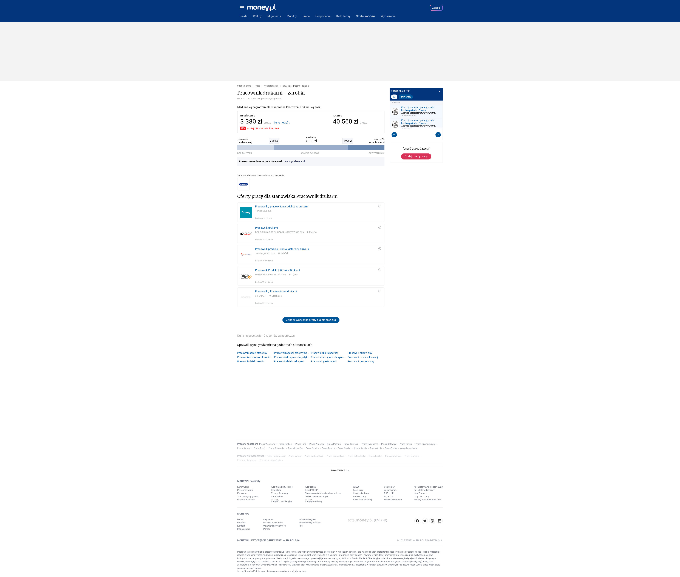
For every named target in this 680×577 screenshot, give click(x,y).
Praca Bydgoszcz (370, 444)
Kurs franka (310, 487)
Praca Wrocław (316, 444)
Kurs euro (241, 493)
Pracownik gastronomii (323, 361)
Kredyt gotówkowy (313, 501)
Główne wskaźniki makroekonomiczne (323, 493)
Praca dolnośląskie (357, 456)
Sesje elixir (358, 490)
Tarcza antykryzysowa (248, 496)
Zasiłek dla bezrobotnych (316, 496)
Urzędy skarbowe (361, 493)
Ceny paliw (389, 487)
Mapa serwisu (244, 529)
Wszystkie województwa (271, 460)
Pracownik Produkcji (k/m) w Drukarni (277, 270)
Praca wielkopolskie (313, 456)
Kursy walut (243, 487)
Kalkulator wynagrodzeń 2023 (428, 487)
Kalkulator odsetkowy (424, 490)
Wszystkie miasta (408, 448)
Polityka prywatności (273, 522)
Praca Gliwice (312, 448)
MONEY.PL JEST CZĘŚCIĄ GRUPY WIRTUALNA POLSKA (268, 540)
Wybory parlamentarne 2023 (427, 499)
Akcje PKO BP (311, 490)
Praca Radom (243, 448)
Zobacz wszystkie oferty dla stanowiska (311, 320)
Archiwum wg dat (307, 519)
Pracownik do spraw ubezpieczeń (329, 357)
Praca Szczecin (351, 444)
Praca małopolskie (335, 456)
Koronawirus (277, 496)
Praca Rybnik (360, 448)
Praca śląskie (294, 456)
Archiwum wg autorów (310, 522)
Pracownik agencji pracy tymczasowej (292, 353)
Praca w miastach (246, 499)
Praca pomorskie (393, 456)
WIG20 (356, 487)
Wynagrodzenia (271, 86)
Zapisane (406, 97)
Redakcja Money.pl (393, 499)
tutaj (304, 571)
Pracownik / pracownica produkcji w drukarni (281, 206)
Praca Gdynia (406, 444)
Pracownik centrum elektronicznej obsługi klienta (255, 357)
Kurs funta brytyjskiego (282, 487)
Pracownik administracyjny (252, 353)
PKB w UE (388, 493)
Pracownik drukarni (266, 227)
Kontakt (241, 526)
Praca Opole (376, 448)
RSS (301, 526)
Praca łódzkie (375, 456)
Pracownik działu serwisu (251, 361)
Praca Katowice (388, 444)
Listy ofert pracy (421, 496)
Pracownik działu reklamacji (363, 357)
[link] (310, 212)
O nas (240, 519)
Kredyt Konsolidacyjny (281, 501)
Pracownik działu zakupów (289, 361)
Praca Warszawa (267, 444)
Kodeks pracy (359, 496)
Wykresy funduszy (279, 493)
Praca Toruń (259, 448)
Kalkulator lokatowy (362, 499)
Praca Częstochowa (425, 444)
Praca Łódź (300, 444)
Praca (257, 86)
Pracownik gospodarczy (361, 361)
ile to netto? (281, 122)
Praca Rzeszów (295, 448)
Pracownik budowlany (360, 353)
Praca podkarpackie (246, 460)
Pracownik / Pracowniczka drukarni (276, 291)
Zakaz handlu (390, 490)
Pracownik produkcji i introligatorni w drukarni (282, 249)
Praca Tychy (391, 448)
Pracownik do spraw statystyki (291, 357)
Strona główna (244, 86)
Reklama (241, 522)
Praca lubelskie (412, 456)
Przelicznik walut (245, 490)
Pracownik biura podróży (324, 353)
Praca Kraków (285, 444)
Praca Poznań (334, 444)
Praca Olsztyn (344, 448)
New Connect (420, 493)
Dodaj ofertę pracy (416, 156)
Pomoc (266, 529)
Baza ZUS (388, 496)
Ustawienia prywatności (274, 526)
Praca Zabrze (328, 448)
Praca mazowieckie (276, 456)
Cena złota (276, 490)
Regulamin (268, 519)
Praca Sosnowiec (276, 448)
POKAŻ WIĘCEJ (338, 470)
